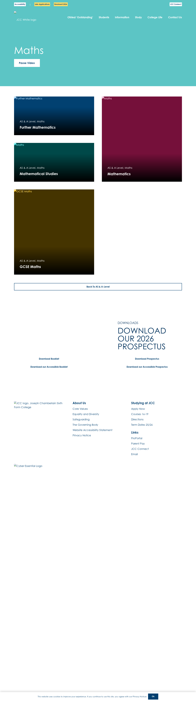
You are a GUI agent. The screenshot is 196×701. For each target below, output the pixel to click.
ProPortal (136, 438)
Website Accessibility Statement (92, 430)
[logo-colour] (34, 17)
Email (134, 454)
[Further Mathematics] (54, 116)
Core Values (80, 408)
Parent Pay (138, 443)
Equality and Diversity (86, 414)
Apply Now (138, 408)
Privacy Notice (82, 435)
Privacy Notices (140, 696)
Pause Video (27, 62)
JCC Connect (140, 448)
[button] (110, 17)
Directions (137, 419)
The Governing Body (85, 424)
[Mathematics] (142, 139)
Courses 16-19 (139, 414)
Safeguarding (81, 419)
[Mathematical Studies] (54, 162)
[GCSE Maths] (54, 232)
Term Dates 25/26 (142, 424)
